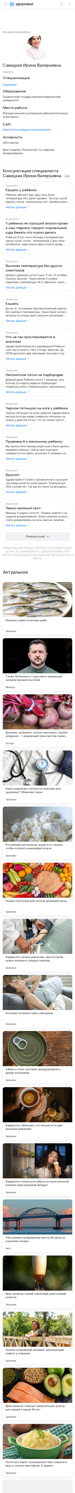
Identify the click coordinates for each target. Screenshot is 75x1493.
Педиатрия (10, 84)
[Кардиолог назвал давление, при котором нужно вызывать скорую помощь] (37, 945)
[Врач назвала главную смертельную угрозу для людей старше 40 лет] (37, 1394)
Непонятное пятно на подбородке (34, 375)
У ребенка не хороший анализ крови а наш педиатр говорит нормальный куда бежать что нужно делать (37, 228)
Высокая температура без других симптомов (34, 268)
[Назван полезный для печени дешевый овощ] (37, 889)
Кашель (12, 304)
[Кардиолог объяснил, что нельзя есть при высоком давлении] (37, 1113)
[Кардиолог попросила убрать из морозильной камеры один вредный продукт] (37, 1169)
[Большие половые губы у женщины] (37, 1001)
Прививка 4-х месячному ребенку (34, 442)
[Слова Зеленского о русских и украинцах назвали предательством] (37, 664)
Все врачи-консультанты (16, 31)
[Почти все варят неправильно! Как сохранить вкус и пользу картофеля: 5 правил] (37, 1450)
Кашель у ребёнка (21, 190)
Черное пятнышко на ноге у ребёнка (37, 408)
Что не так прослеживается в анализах (30, 339)
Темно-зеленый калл (23, 508)
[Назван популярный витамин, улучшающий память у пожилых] (37, 1338)
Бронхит (13, 475)
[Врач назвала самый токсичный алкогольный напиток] (37, 1282)
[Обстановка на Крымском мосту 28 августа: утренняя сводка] (37, 1225)
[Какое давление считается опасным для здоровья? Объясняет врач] (37, 776)
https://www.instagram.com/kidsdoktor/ (27, 129)
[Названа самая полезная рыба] (37, 608)
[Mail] (12, 4)
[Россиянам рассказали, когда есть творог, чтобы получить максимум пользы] (37, 833)
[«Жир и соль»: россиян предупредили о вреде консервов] (37, 1057)
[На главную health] (23, 4)
